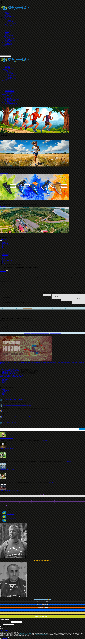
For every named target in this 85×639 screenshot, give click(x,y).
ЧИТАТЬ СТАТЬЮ (4, 173)
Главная (3, 242)
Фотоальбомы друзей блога (10, 92)
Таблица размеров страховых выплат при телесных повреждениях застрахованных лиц (42, 333)
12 (31, 500)
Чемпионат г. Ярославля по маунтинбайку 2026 (9, 458)
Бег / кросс (7, 83)
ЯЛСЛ (6, 76)
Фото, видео (4, 87)
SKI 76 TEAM (5, 63)
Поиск (82, 429)
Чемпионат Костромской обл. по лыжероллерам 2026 (10, 479)
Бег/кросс (3, 381)
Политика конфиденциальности (11, 103)
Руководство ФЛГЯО (11, 73)
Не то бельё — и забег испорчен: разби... (10, 369)
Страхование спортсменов (10, 100)
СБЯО (6, 79)
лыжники (2, 364)
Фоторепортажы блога (9, 91)
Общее (3, 263)
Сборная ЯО (9, 71)
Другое (3, 253)
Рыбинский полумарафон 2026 (12, 422)
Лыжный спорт (5, 389)
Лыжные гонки (8, 82)
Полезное (4, 94)
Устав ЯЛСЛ (9, 77)
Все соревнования (5, 379)
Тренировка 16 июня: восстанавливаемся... (10, 370)
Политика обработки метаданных (11, 104)
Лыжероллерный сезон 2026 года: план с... (10, 373)
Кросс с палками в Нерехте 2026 (6, 438)
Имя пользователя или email (5, 621)
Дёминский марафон (10, 514)
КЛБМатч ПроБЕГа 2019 (9, 68)
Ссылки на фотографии (9, 90)
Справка (4, 97)
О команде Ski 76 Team (9, 65)
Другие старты (5, 384)
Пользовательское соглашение (11, 105)
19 (31, 502)
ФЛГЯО (6, 70)
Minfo (4, 399)
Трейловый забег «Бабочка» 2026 (6, 448)
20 (42, 502)
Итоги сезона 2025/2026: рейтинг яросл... (10, 372)
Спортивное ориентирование (8, 260)
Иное (3, 394)
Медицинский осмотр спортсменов (12, 99)
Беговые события (5, 390)
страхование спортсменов (16, 364)
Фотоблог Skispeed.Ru (9, 89)
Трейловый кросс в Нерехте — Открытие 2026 (15, 399)
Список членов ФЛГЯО (11, 75)
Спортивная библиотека (11, 521)
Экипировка (7, 67)
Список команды (8, 66)
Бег (3, 246)
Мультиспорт (7, 81)
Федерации (4, 69)
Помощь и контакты (6, 102)
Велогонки (7, 85)
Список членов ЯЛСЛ (11, 78)
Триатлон (6, 84)
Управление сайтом (4, 630)
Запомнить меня (4, 626)
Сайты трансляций (8, 96)
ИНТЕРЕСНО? (3, 206)
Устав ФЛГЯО (9, 72)
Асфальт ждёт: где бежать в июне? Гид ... (10, 371)
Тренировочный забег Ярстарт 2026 (7, 469)
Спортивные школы (9, 98)
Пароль (1, 624)
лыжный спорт (7, 364)
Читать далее (44, 440)
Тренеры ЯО (9, 74)
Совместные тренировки (11, 518)
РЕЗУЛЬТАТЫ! (3, 139)
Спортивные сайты (8, 101)
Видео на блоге (8, 93)
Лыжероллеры (5, 255)
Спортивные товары (9, 95)
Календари (4, 80)
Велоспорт (4, 247)
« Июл (42, 506)
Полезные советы (5, 244)
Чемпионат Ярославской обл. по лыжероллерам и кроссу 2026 (18, 405)
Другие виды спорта (9, 86)
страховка (23, 364)
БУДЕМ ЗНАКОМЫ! (4, 239)
